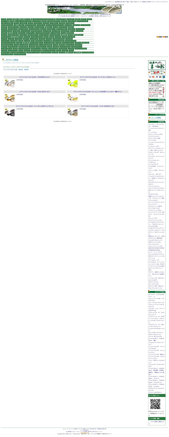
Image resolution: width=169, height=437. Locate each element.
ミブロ (49, 46)
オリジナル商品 (81, 14)
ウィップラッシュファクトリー (55, 25)
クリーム (4, 29)
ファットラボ (47, 40)
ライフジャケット (46, 52)
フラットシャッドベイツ (8, 42)
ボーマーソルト (13, 46)
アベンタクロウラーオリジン (157, 254)
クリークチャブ (13, 29)
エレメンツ (23, 27)
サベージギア (46, 31)
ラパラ (15, 48)
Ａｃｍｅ (71, 19)
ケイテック (71, 29)
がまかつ (70, 27)
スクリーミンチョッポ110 (155, 134)
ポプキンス (78, 44)
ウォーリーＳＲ (153, 218)
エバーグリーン (85, 25)
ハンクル (27, 40)
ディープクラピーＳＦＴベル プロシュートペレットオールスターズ (157, 304)
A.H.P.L (78, 19)
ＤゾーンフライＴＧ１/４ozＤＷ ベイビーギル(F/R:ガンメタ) (97, 106)
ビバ (33, 40)
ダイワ (70, 35)
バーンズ (48, 38)
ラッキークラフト (6, 48)
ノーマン (11, 38)
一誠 (16, 25)
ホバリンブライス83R (154, 138)
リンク (109, 16)
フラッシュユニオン (58, 40)
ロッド (9, 19)
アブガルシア (69, 23)
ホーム (60, 14)
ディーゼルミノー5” (154, 260)
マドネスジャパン (41, 46)
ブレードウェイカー (154, 244)
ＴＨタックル (72, 21)
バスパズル (69, 38)
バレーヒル (14, 40)
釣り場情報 (71, 16)
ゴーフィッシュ (25, 31)
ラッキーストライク (24, 48)
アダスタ (62, 23)
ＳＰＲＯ (64, 21)
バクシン (42, 38)
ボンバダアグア (23, 46)
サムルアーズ (65, 31)
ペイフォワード (33, 44)
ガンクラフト (62, 27)
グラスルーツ (51, 29)
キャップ (62, 52)
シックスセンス (55, 33)
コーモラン (16, 31)
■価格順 (21, 69)
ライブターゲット (76, 46)
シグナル (4, 33)
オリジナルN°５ (153, 280)
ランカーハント (36, 48)
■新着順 (26, 69)
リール (3, 19)
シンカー (65, 50)
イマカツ (21, 25)
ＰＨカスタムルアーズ (54, 21)
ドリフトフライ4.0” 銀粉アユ (157, 354)
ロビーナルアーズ (36, 50)
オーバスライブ (39, 27)
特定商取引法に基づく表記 (122, 1)
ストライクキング (13, 35)
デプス (46, 36)
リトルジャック (53, 48)
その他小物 (77, 52)
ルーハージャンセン (80, 48)
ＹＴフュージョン (82, 21)
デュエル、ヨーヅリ (37, 36)
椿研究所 (14, 36)
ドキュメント (84, 16)
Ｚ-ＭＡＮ (24, 23)
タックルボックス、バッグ (18, 52)
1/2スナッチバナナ (154, 282)
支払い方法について (135, 1)
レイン (21, 50)
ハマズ (21, 40)
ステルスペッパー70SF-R (155, 206)
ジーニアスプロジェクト (42, 33)
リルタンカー (152, 162)
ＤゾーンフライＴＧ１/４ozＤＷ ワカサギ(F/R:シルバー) (35, 77)
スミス (63, 33)
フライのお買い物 (62, 16)
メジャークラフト (65, 46)
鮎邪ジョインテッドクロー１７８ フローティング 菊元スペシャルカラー (156, 198)
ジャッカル (79, 31)
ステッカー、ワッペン (33, 52)
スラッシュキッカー (154, 186)
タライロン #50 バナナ (155, 174)
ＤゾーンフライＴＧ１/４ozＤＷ (30, 62)
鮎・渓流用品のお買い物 (103, 14)
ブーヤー (19, 42)
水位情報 (91, 16)
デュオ (51, 36)
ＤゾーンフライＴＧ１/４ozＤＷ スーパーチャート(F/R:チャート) (97, 77)
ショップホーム (7, 62)
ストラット (23, 35)
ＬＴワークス (36, 21)
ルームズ (4, 50)
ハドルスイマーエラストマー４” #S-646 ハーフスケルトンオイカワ (157, 178)
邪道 (10, 33)
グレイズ (43, 29)
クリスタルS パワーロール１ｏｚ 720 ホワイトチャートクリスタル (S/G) (156, 224)
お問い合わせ (102, 16)
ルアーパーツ (5, 52)
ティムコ (27, 36)
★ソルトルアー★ (61, 19)
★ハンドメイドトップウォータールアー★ (43, 19)
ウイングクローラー (154, 160)
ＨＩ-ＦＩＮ (5, 21)
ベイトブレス (23, 44)
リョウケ (71, 48)
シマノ (15, 33)
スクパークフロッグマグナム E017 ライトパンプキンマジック (157, 190)
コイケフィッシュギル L (155, 210)
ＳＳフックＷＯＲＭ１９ (155, 392)
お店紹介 (74, 14)
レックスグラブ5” (154, 164)
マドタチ (31, 46)
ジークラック (30, 33)
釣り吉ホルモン (78, 35)
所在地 (96, 16)
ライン (71, 50)
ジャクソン (22, 33)
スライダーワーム (55, 35)
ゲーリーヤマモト (61, 29)
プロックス (85, 42)
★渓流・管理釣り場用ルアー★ (21, 19)
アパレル (55, 52)
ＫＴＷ (12, 21)
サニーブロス (56, 31)
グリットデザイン (34, 29)
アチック (46, 23)
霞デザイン (48, 27)
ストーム (4, 35)
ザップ (72, 31)
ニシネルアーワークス (68, 36)
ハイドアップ (33, 38)
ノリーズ (4, 38)
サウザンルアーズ (36, 31)
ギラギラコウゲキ (154, 194)
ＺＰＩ (16, 23)
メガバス (55, 46)
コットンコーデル (6, 31)
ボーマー (4, 46)
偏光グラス (69, 52)
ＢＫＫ (83, 19)
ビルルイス (39, 40)
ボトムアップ (69, 44)
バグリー (26, 38)
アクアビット (37, 23)
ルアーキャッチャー (20, 54)
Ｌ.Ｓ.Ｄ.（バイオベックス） (23, 21)
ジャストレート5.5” (154, 146)
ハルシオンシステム (58, 38)
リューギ (44, 48)
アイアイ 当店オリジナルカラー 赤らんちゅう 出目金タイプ (156, 274)
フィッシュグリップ (87, 52)
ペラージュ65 (152, 140)
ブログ (77, 16)
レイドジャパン (13, 50)
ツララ (21, 36)
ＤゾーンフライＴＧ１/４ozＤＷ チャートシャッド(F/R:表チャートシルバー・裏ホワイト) (98, 91)
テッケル (58, 36)
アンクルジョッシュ (7, 25)
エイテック (76, 25)
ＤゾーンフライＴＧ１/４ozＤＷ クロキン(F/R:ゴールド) (35, 91)
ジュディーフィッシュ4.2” (156, 246)
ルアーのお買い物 (91, 14)
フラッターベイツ (70, 40)
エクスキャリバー (13, 27)
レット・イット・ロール (155, 252)
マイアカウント (109, 1)
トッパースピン (153, 132)
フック (59, 50)
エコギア (4, 27)
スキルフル (70, 33)
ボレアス (61, 44)
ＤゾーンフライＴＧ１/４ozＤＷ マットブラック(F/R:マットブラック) (34, 106)
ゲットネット (80, 29)
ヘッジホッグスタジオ (46, 44)
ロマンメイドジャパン (49, 50)
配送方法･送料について (148, 1)
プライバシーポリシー (162, 1)
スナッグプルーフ (33, 35)
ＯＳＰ (44, 21)
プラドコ (78, 42)
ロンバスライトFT (153, 284)
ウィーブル (68, 25)
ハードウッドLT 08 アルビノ (157, 278)
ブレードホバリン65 (154, 208)
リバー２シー (62, 48)
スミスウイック (44, 35)
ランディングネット (7, 54)
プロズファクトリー (7, 44)
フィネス (58, 42)
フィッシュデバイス (68, 42)
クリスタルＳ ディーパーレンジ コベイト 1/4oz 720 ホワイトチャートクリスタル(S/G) (157, 264)
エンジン (30, 27)
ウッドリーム (40, 25)
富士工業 (26, 42)
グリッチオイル (23, 29)
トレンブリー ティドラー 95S (156, 212)
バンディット (5, 40)
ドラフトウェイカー (154, 136)
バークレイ (18, 38)
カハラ (55, 27)
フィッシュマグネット (36, 42)
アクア (30, 23)
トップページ (66, 14)
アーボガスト (53, 23)
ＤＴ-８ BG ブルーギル (155, 336)
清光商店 (64, 35)
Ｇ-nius (89, 19)
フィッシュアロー (49, 42)
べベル (55, 44)
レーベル (27, 50)
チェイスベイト (6, 36)
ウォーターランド (30, 25)
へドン (16, 44)
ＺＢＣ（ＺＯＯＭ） (7, 23)
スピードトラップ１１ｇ (156, 220)
